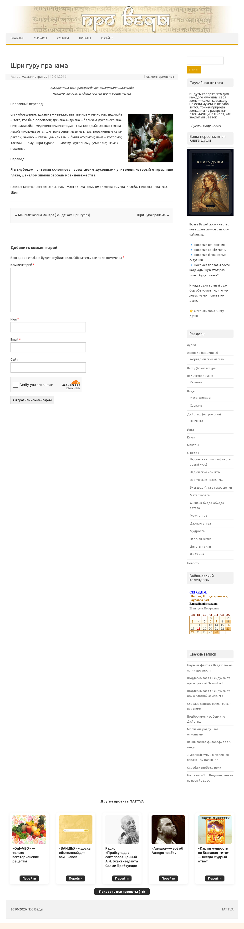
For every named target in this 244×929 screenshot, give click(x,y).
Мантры (29, 186)
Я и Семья (197, 554)
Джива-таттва (200, 523)
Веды (52, 186)
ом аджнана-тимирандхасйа (116, 186)
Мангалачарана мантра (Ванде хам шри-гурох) (52, 215)
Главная (17, 38)
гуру (61, 186)
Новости (193, 563)
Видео (191, 391)
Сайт (14, 359)
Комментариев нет (159, 76)
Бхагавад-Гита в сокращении (211, 487)
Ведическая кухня (200, 375)
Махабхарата (200, 495)
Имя (14, 319)
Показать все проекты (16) (122, 892)
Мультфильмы (200, 397)
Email (15, 339)
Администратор (34, 76)
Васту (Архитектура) (202, 368)
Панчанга (196, 420)
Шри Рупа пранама (153, 215)
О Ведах (193, 452)
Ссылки (63, 38)
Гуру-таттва (198, 515)
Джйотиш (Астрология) (204, 414)
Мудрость (197, 531)
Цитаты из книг (201, 546)
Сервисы (40, 38)
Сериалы (196, 405)
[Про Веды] (122, 19)
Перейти (29, 878)
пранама (161, 186)
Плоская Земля (200, 538)
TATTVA (227, 909)
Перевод (145, 186)
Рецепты (196, 382)
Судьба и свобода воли (204, 767)
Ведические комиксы (205, 472)
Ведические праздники (207, 479)
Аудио (191, 344)
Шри (14, 192)
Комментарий (22, 265)
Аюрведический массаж (207, 359)
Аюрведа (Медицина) (202, 352)
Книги (191, 437)
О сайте (107, 38)
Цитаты (85, 38)
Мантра (72, 186)
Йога (190, 429)
